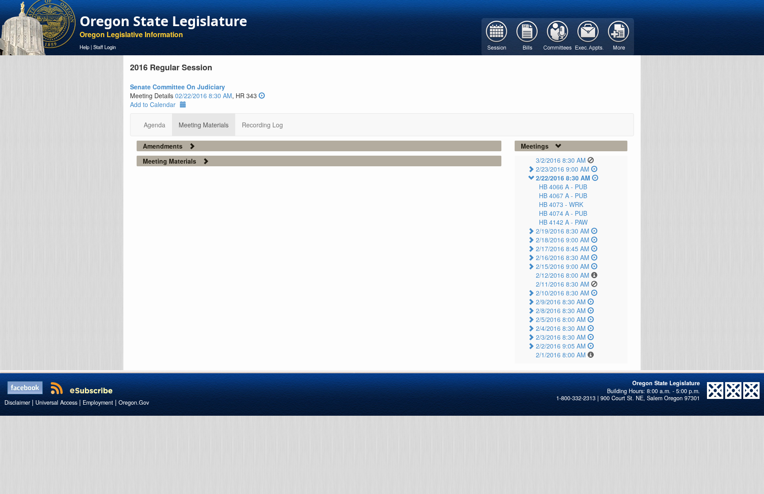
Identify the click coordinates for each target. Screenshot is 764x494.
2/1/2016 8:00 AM (561, 354)
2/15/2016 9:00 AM (562, 266)
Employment (98, 402)
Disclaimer (17, 402)
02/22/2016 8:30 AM (203, 95)
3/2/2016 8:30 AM (561, 160)
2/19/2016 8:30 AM (562, 230)
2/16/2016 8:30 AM (562, 257)
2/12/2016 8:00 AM (562, 275)
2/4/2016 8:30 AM (561, 328)
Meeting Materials (204, 124)
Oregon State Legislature (163, 20)
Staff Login (104, 46)
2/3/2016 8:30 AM (561, 337)
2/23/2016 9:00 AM (562, 169)
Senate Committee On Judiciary (177, 86)
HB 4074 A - (563, 213)
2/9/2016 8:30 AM (561, 301)
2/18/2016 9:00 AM (562, 239)
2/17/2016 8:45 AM (562, 248)
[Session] (496, 36)
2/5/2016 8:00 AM (561, 319)
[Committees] (557, 36)
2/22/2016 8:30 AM (563, 177)
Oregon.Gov (133, 402)
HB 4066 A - (563, 186)
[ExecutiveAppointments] (588, 36)
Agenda (154, 124)
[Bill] (527, 36)
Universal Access (56, 402)
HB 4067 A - (563, 195)
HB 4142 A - (563, 222)
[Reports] (619, 36)
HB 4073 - (561, 204)
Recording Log (262, 124)
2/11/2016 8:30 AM (562, 284)
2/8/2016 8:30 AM (561, 310)
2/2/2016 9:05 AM (561, 345)
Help (84, 46)
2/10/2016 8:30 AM (562, 292)
